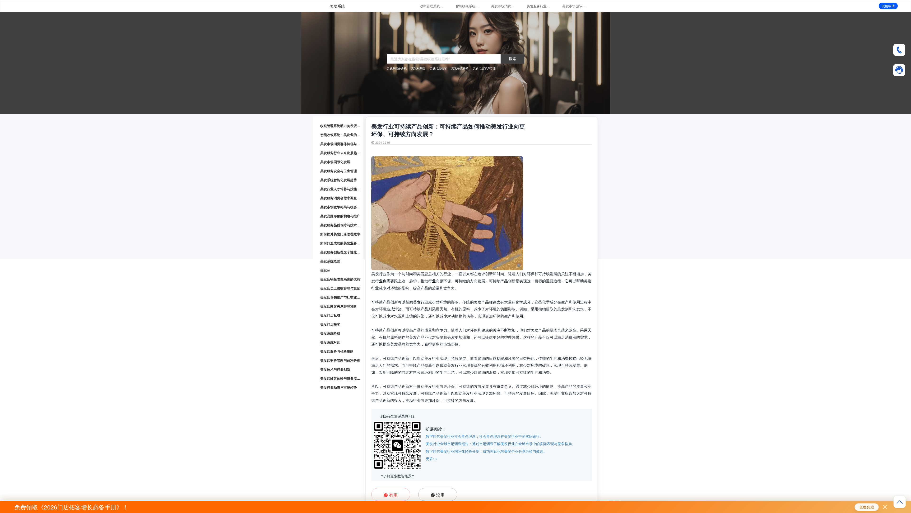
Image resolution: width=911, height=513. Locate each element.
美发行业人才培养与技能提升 (340, 188)
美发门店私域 (330, 315)
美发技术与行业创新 (335, 369)
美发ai (325, 270)
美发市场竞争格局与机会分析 (340, 206)
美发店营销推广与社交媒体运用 (340, 297)
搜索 (512, 58)
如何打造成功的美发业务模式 (340, 243)
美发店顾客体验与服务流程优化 (340, 378)
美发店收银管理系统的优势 (340, 279)
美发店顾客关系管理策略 (338, 306)
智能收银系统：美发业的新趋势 (467, 6)
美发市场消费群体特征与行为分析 (503, 6)
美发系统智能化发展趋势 (338, 179)
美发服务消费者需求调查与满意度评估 (340, 197)
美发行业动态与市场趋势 (338, 387)
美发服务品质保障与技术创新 (340, 225)
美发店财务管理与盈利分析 (340, 360)
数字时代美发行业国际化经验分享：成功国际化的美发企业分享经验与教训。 (486, 451)
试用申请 (888, 6)
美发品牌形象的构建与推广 (340, 216)
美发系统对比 (330, 342)
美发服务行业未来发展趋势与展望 (538, 6)
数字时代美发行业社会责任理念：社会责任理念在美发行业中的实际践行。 (484, 436)
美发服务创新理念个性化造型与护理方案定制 (340, 252)
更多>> (431, 458)
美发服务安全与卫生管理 (338, 170)
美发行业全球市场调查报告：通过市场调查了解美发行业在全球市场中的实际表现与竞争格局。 (500, 443)
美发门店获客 (330, 324)
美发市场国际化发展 (574, 6)
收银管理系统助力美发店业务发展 (432, 6)
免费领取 (866, 507)
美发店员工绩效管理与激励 (340, 288)
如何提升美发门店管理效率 (340, 234)
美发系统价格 (330, 333)
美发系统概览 (330, 261)
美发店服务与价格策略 (336, 351)
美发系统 (337, 6)
